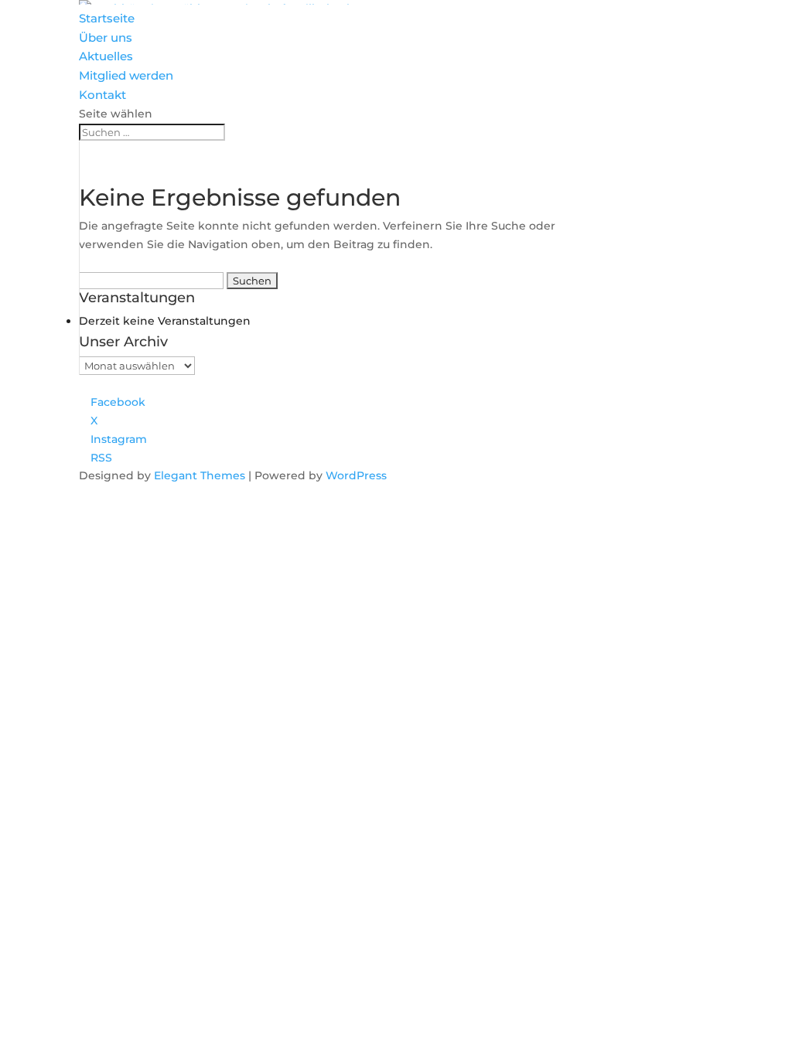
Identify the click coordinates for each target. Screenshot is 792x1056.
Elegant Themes (199, 475)
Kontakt (102, 94)
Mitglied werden (126, 75)
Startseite (107, 18)
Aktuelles (106, 56)
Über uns (105, 37)
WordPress (356, 475)
